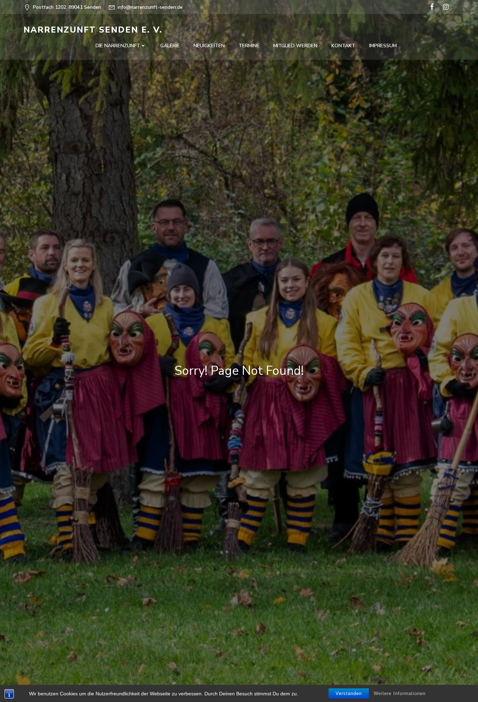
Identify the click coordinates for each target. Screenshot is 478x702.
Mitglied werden (295, 45)
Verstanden (349, 693)
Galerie (170, 45)
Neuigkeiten (209, 45)
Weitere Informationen (400, 693)
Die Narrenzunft (118, 45)
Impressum (383, 45)
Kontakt (343, 45)
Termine (249, 45)
